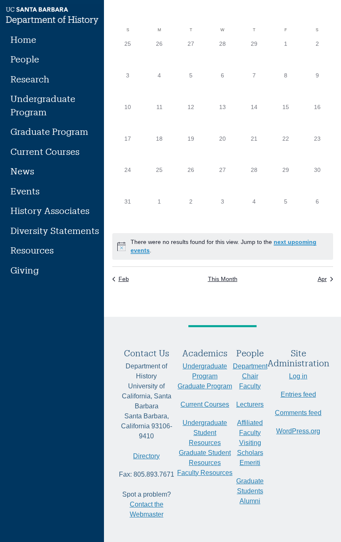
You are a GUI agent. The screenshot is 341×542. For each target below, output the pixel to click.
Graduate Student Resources (205, 457)
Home (23, 39)
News (22, 171)
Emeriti (250, 462)
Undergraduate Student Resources (205, 432)
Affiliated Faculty (250, 427)
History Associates (49, 210)
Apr (322, 279)
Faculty (250, 386)
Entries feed (298, 394)
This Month (222, 279)
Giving (24, 270)
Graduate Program (49, 131)
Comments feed (298, 412)
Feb (124, 279)
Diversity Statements (54, 230)
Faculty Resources (204, 472)
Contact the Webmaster (146, 509)
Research (29, 79)
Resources (32, 250)
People (24, 59)
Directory (146, 456)
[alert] (222, 246)
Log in (298, 376)
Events (25, 191)
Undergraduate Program (42, 105)
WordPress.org (298, 431)
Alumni (250, 501)
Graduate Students (250, 486)
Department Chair (250, 371)
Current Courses (44, 151)
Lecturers (250, 404)
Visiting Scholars (250, 447)
